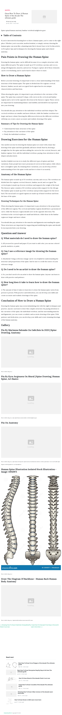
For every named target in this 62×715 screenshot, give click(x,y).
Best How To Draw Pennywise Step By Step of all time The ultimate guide (34, 671)
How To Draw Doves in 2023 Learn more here (28, 700)
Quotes (7, 10)
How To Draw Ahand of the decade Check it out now (34, 678)
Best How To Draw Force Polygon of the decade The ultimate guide (36, 663)
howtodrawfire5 (8, 713)
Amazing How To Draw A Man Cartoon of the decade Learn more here (35, 692)
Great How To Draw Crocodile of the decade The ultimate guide (36, 685)
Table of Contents (12, 35)
